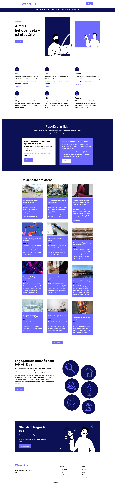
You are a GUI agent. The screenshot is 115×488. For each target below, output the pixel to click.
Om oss (62, 466)
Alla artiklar (57, 342)
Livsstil (58, 9)
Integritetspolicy (64, 475)
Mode (64, 9)
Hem (53, 9)
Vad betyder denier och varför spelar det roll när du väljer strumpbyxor (82, 202)
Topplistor (75, 9)
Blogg (89, 4)
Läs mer (19, 41)
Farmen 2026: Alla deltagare (82, 281)
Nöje (68, 9)
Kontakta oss (25, 446)
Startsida (39, 9)
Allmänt (47, 9)
